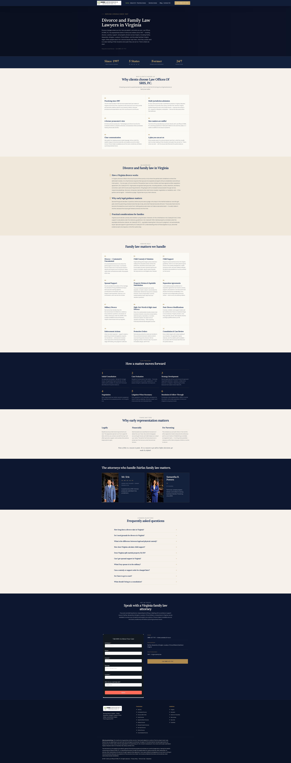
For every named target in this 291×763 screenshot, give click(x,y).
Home (127, 3)
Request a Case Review (108, 49)
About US (133, 3)
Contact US (166, 3)
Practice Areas (141, 3)
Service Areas (153, 3)
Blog (161, 3)
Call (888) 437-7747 (121, 49)
